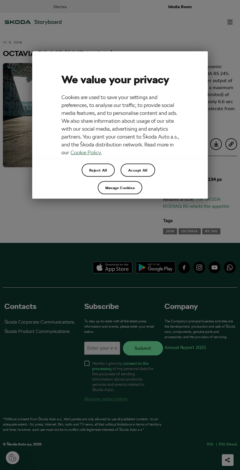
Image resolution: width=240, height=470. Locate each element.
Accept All (138, 170)
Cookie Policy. (86, 152)
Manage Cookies (120, 187)
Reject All (98, 170)
